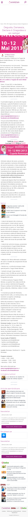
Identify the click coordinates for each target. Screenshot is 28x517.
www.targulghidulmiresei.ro (9, 116)
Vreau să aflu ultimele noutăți (14, 426)
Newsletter (14, 512)
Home (2, 24)
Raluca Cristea (10, 54)
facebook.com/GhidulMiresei (10, 118)
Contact (24, 511)
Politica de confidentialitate (14, 511)
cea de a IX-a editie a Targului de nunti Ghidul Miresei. (13, 80)
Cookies (4, 511)
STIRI (5, 24)
